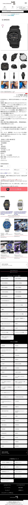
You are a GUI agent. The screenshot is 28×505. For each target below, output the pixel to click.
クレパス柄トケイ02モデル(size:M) (6, 382)
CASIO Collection (4, 376)
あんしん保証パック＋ (6, 173)
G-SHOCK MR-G (4, 406)
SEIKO (16, 323)
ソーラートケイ (4, 416)
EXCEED (3, 359)
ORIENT (3, 372)
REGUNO (17, 446)
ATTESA (16, 345)
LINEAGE (16, 441)
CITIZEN (3, 328)
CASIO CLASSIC (18, 372)
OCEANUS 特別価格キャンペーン (20, 319)
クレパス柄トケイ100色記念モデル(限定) (7, 388)
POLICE (16, 437)
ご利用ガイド (20, 490)
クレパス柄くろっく (18, 387)
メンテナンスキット (5, 441)
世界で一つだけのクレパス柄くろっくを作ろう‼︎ (20, 382)
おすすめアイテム (7, 485)
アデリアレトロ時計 (5, 332)
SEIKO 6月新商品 (4, 296)
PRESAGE (17, 424)
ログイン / (4, 8)
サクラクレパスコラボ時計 (19, 332)
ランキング (7, 490)
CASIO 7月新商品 (18, 287)
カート (13, 8)
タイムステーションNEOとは (7, 492)
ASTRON (3, 345)
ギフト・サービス (18, 476)
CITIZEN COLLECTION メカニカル (6, 402)
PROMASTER (4, 433)
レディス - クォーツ (18, 309)
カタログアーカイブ (5, 480)
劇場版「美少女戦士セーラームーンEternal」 (6, 337)
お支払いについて (18, 462)
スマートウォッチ (5, 318)
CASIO (5, 15)
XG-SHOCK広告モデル (5, 300)
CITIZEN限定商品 (18, 296)
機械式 (3, 309)
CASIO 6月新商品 (18, 291)
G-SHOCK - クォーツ (15, 14)
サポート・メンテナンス (6, 476)
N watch (3, 363)
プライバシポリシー (18, 471)
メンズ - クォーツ (7, 14)
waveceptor (17, 355)
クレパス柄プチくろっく (6, 392)
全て (2, 14)
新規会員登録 (4, 9)
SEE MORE (7, 265)
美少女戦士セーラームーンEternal (19, 411)
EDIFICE (16, 359)
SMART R (17, 406)
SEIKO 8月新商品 (18, 278)
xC (15, 392)
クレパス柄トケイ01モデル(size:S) (19, 377)
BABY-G (16, 433)
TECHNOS (3, 420)
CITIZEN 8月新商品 (5, 278)
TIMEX (16, 416)
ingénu (16, 349)
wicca (3, 355)
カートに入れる (15, 189)
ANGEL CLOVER (18, 363)
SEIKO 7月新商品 (4, 287)
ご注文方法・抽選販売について (7, 462)
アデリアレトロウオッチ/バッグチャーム (7, 350)
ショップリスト (7, 487)
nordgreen (17, 420)
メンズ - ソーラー (5, 305)
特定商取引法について (5, 471)
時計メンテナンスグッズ (6, 323)
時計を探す (20, 487)
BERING (3, 437)
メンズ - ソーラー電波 (19, 305)
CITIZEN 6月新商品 (5, 291)
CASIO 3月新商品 (11, 15)
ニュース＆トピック (21, 485)
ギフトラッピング (5, 169)
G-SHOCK (17, 401)
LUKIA (3, 446)
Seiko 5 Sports (4, 424)
